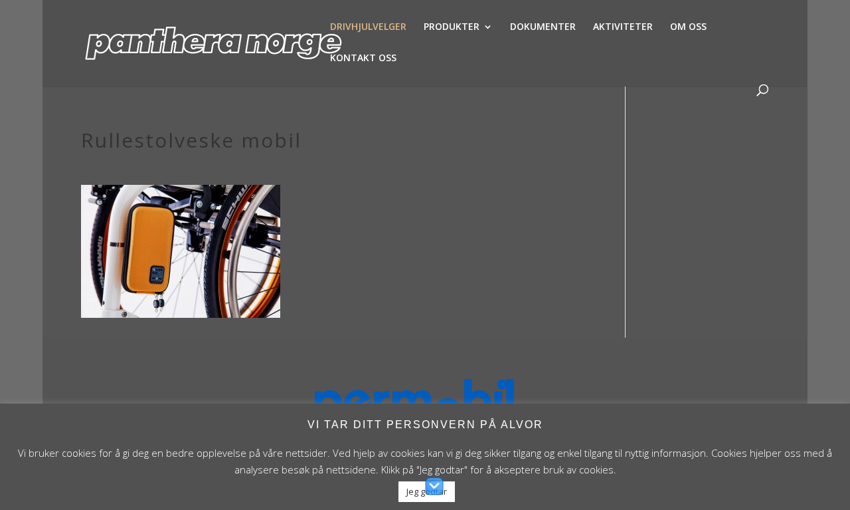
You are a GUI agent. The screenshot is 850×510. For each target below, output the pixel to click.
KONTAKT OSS (363, 58)
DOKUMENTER (543, 27)
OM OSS (688, 27)
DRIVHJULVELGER (368, 27)
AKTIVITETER (623, 27)
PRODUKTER (451, 27)
